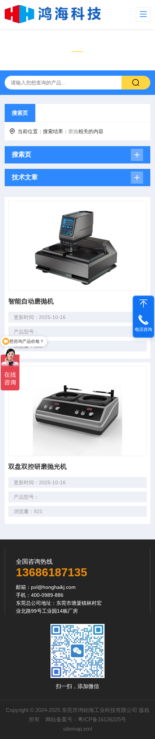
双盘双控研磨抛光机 (37, 466)
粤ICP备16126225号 (102, 719)
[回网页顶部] (143, 303)
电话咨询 (143, 329)
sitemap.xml (77, 729)
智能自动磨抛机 (31, 301)
